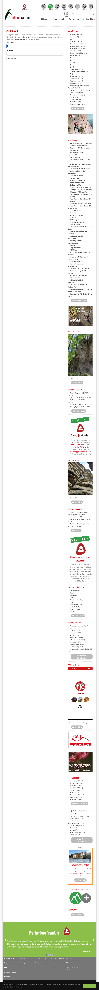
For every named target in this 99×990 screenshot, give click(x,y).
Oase (71, 828)
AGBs (67, 963)
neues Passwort (20, 39)
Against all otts (75, 607)
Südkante (73, 630)
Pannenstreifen (75, 69)
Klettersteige (41, 963)
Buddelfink (73, 76)
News (55, 19)
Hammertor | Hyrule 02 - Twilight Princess (77, 276)
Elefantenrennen (75, 104)
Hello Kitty (73, 795)
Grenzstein (73, 213)
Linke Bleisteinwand (77, 222)
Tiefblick (73, 602)
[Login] (66, 15)
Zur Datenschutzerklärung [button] (16, 987)
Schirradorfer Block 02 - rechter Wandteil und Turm (80, 290)
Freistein (73, 217)
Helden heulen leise (77, 53)
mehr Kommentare (78, 411)
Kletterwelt (45, 19)
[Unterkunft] (77, 6)
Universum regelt (76, 95)
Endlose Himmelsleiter (77, 71)
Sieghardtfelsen (75, 247)
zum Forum (76, 530)
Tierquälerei (74, 51)
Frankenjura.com (9, 958)
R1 (71, 58)
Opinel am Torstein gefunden (80, 524)
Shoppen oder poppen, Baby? (80, 649)
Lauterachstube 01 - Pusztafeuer (76, 237)
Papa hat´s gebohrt (76, 393)
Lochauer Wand (75, 178)
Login (5, 967)
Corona (72, 790)
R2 (71, 60)
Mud (82, 397)
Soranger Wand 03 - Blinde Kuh (81, 189)
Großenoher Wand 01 (77, 185)
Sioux (71, 597)
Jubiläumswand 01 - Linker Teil (80, 187)
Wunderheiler (74, 783)
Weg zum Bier (74, 83)
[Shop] (91, 6)
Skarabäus (73, 595)
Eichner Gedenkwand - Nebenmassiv (76, 265)
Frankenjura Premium (10, 972)
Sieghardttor (74, 245)
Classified (73, 788)
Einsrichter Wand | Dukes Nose (80, 203)
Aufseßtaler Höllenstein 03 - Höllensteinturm (79, 258)
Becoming (73, 785)
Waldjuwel (73, 593)
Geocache (73, 792)
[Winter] (63, 6)
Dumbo (72, 830)
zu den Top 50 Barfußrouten (82, 840)
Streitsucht (74, 633)
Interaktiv (89, 19)
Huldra (72, 39)
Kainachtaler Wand (76, 176)
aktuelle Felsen (77, 915)
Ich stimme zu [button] (89, 986)
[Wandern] (43, 6)
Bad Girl (72, 635)
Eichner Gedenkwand (77, 261)
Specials (79, 19)
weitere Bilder (77, 383)
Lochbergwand (75, 157)
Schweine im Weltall (77, 640)
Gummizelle (74, 647)
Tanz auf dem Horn (76, 92)
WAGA (86, 393)
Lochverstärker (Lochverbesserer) (74, 822)
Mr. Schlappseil (75, 34)
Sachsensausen (75, 78)
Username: (10, 42)
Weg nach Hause (75, 81)
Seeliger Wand (75, 224)
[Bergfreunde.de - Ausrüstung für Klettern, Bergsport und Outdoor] (80, 133)
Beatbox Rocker (75, 46)
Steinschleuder (75, 590)
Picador (72, 97)
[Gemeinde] (84, 6)
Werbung (68, 958)
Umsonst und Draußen (77, 180)
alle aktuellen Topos (79, 300)
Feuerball (73, 814)
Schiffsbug (73, 250)
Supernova (73, 781)
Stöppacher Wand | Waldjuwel (80, 268)
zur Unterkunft (80, 880)
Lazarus (72, 797)
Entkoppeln (74, 642)
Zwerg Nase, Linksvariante (79, 90)
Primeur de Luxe (75, 816)
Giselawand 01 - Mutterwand (80, 169)
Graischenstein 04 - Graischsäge (81, 143)
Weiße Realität (75, 400)
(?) (70, 74)
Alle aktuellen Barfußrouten (82, 656)
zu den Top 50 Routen (79, 804)
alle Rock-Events (78, 616)
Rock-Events (23, 958)
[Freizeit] (57, 6)
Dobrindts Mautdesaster (78, 626)
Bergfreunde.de (41, 958)
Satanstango (74, 99)
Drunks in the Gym (76, 600)
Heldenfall (73, 55)
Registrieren (8, 963)
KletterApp (7, 977)
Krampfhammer (75, 825)
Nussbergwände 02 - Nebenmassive (76, 241)
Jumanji (72, 835)
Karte (63, 19)
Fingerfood (73, 818)
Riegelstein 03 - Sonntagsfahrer (81, 148)
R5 (71, 67)
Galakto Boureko (75, 832)
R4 (71, 64)
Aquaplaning (74, 404)
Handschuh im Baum (77, 44)
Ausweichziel (74, 41)
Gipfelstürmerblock (76, 215)
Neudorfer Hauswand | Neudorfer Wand (76, 153)
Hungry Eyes (74, 407)
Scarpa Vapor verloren (77, 519)
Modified (73, 799)
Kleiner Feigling (75, 609)
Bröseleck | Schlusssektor (78, 192)
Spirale (72, 611)
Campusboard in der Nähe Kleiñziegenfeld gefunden (77, 513)
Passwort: (9, 50)
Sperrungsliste (24, 963)
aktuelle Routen (77, 108)
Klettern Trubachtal (58, 958)
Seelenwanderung (76, 604)
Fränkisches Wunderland (78, 145)
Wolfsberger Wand (76, 220)
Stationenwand (75, 210)
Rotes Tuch (73, 102)
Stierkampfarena (75, 150)
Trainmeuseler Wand (77, 182)
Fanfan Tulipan (75, 397)
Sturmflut (73, 37)
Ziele (70, 19)
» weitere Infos (87, 952)
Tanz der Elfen (75, 644)
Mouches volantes (76, 48)
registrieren (25, 37)
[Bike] (70, 6)
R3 (71, 62)
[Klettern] (50, 6)
